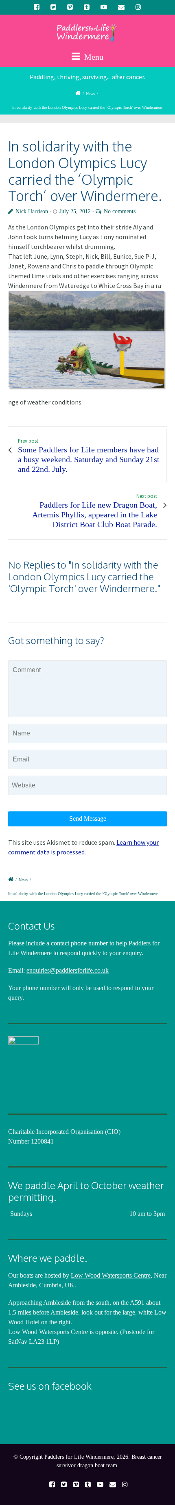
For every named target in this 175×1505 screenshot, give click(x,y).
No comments (120, 211)
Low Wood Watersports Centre (111, 1275)
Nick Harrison (31, 211)
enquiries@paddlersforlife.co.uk (67, 970)
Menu (92, 56)
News (90, 93)
